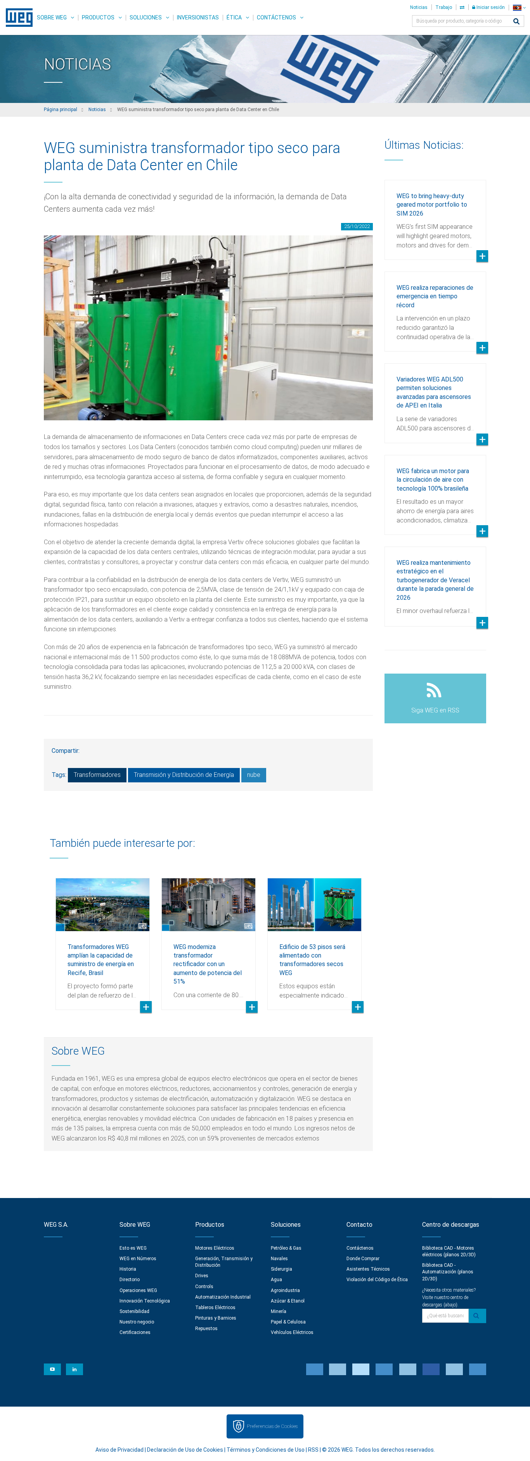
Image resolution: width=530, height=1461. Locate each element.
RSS (313, 1450)
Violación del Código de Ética (377, 1279)
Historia (128, 1269)
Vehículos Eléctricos (292, 1332)
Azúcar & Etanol (288, 1301)
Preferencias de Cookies (272, 1426)
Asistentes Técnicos (368, 1269)
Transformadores (97, 774)
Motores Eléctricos (214, 1248)
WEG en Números (138, 1258)
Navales (279, 1258)
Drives (201, 1275)
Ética (234, 17)
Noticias (419, 7)
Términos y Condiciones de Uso (266, 1450)
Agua (276, 1279)
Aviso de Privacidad (119, 1450)
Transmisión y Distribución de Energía (184, 774)
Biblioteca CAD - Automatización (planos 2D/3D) (447, 1271)
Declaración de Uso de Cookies (185, 1450)
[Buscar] (516, 22)
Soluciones (146, 17)
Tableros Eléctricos (215, 1307)
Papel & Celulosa (288, 1322)
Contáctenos (276, 17)
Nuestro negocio (137, 1322)
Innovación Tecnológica (145, 1301)
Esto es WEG (133, 1248)
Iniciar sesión (490, 7)
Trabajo (443, 7)
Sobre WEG (52, 17)
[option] (103, 938)
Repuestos (206, 1328)
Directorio (130, 1279)
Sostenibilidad (134, 1311)
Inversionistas (198, 17)
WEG (16, 17)
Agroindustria (285, 1290)
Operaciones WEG (138, 1290)
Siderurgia (281, 1269)
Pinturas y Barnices (215, 1318)
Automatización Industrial (223, 1297)
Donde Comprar (362, 1258)
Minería (278, 1311)
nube (253, 774)
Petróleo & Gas (286, 1248)
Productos (98, 17)
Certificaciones (135, 1332)
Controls (204, 1286)
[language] (519, 7)
